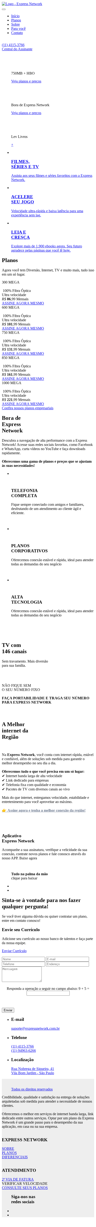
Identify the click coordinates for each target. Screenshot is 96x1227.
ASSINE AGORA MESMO (23, 303)
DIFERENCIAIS (15, 1157)
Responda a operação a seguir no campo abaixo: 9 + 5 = (48, 989)
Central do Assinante (17, 49)
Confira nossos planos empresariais (27, 408)
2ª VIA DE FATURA (18, 1179)
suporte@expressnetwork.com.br (35, 1028)
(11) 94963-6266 (23, 1051)
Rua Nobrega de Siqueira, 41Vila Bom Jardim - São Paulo (32, 1071)
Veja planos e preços (26, 81)
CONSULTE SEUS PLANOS (25, 1188)
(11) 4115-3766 (13, 45)
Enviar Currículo (14, 951)
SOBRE (8, 1149)
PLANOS (9, 1153)
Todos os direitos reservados (32, 1089)
